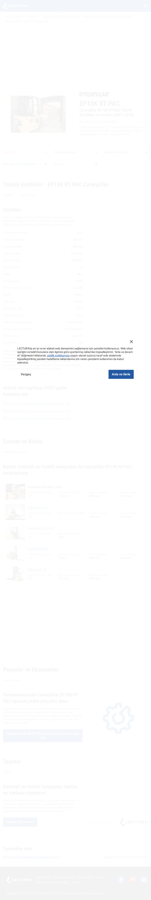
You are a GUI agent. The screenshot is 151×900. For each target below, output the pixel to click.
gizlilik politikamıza (58, 355)
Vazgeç (26, 374)
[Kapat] (131, 341)
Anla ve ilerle (121, 374)
